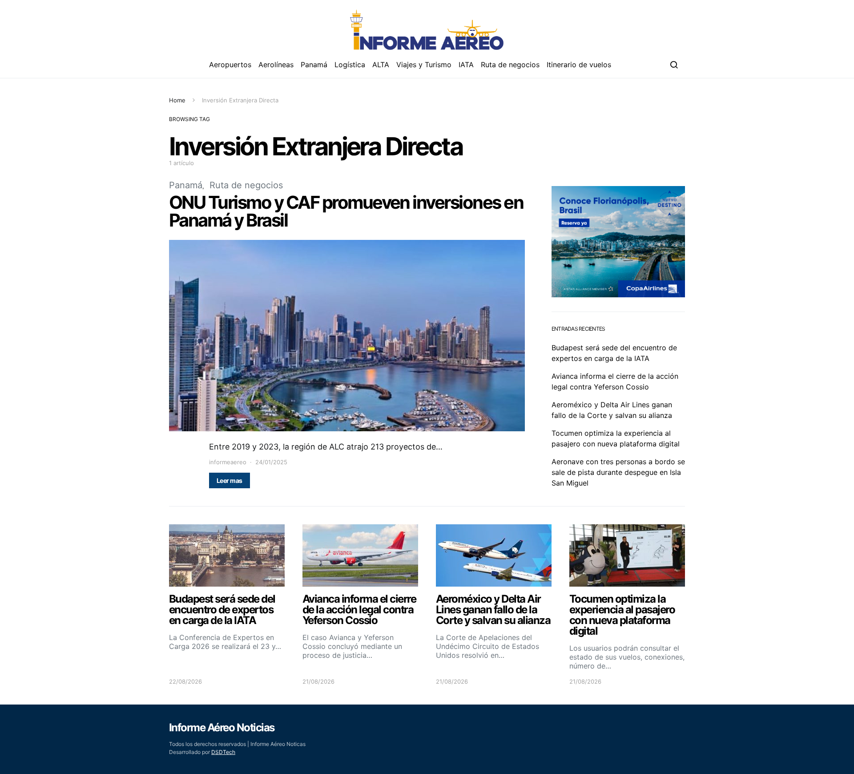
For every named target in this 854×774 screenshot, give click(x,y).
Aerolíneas (276, 64)
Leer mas (229, 480)
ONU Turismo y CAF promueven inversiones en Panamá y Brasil (346, 211)
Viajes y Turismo (423, 64)
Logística (349, 64)
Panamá (314, 64)
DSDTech (223, 752)
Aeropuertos (230, 64)
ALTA (380, 64)
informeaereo (227, 462)
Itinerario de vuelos (579, 64)
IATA (466, 64)
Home (177, 100)
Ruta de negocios (510, 64)
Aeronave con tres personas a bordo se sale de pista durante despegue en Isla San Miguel (618, 472)
